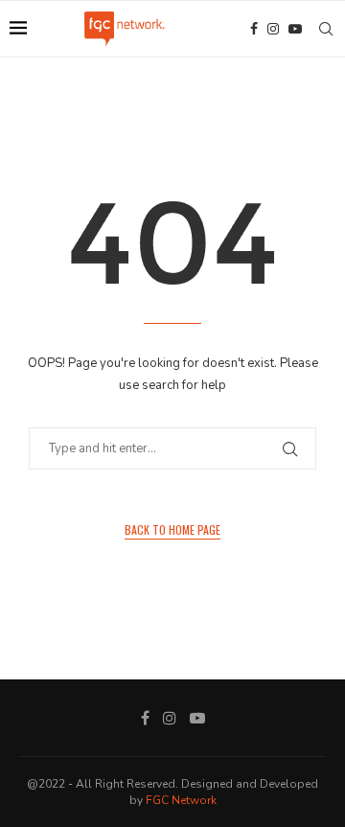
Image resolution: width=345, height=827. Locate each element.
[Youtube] (295, 29)
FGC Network (181, 800)
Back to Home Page (172, 529)
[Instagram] (273, 29)
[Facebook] (254, 29)
